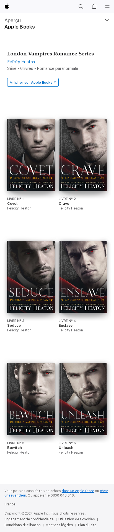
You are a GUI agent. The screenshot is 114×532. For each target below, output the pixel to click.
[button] (80, 6)
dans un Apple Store (78, 491)
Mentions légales (59, 525)
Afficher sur (31, 82)
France (9, 504)
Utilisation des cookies (76, 519)
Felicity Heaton (21, 61)
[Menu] (107, 6)
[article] (31, 175)
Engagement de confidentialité (29, 519)
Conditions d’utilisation (22, 525)
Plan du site (87, 525)
